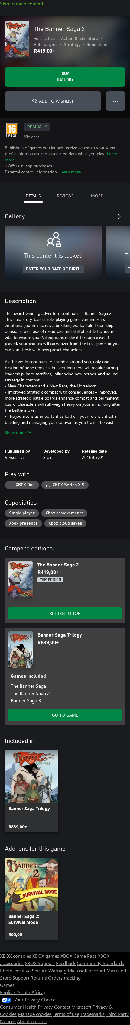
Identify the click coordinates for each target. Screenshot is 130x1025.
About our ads (32, 1021)
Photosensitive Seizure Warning (33, 970)
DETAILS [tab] (33, 196)
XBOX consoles (15, 956)
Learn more (70, 172)
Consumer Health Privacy (26, 1007)
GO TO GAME (65, 715)
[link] (31, 791)
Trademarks (92, 1014)
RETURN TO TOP (65, 613)
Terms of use (66, 1014)
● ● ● (116, 101)
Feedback (66, 963)
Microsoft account (86, 970)
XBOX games (45, 956)
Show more (15, 432)
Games (7, 985)
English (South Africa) (22, 992)
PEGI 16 (34, 127)
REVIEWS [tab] (65, 196)
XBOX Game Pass (78, 956)
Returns (39, 977)
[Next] (119, 216)
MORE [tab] (97, 196)
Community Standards (100, 963)
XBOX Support (40, 963)
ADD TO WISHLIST (56, 101)
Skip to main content (21, 3)
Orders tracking (64, 977)
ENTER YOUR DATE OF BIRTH (53, 269)
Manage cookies (35, 1014)
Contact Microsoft (72, 1007)
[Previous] (107, 216)
